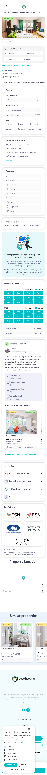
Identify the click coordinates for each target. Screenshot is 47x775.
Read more (19, 742)
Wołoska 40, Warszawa (17, 66)
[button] (18, 769)
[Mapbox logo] (7, 591)
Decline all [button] (25, 765)
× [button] (32, 729)
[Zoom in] (42, 584)
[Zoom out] (42, 587)
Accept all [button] (11, 765)
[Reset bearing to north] (42, 590)
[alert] (18, 749)
